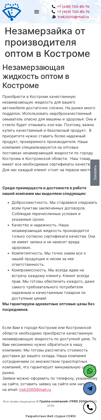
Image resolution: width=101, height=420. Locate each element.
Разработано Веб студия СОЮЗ (51, 416)
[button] (36, 12)
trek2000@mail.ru (35, 389)
